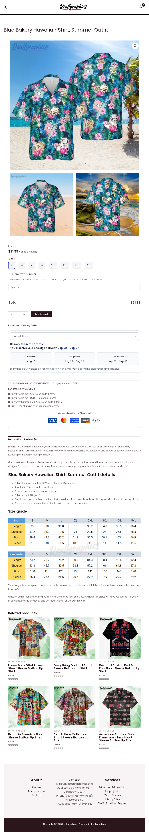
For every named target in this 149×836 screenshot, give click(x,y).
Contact (36, 795)
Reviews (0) (31, 439)
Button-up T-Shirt (70, 383)
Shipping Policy (113, 791)
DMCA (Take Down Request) (113, 803)
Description (14, 439)
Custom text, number (22, 274)
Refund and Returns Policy (113, 787)
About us (36, 787)
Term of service (112, 795)
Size (12, 259)
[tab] (14, 439)
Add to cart (41, 314)
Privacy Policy (112, 799)
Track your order (36, 791)
